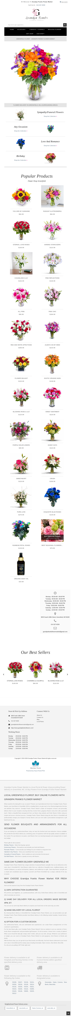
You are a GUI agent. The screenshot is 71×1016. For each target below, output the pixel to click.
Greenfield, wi (10, 1008)
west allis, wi (51, 1008)
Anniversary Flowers (10, 847)
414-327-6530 (40, 5)
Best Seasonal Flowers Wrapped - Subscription (52, 545)
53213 (14, 993)
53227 (20, 982)
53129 (26, 984)
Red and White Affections (21, 345)
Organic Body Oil (21, 579)
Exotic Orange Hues (52, 378)
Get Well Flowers (9, 856)
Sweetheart (21, 478)
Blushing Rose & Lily (21, 412)
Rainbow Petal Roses (21, 545)
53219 (20, 984)
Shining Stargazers (52, 245)
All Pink (21, 311)
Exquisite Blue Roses (52, 512)
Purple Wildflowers (21, 445)
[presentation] (3, 674)
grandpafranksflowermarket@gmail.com (22, 724)
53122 (26, 989)
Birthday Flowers (9, 845)
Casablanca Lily (21, 278)
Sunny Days (52, 445)
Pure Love (21, 512)
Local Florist (40, 721)
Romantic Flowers (9, 849)
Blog (38, 719)
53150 (20, 986)
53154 (26, 986)
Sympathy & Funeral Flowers (12, 854)
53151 (32, 982)
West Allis (52, 984)
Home (12, 29)
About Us (39, 715)
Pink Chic (52, 311)
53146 (20, 991)
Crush (52, 478)
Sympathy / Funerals (37, 29)
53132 (14, 986)
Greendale (48, 982)
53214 (32, 984)
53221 (32, 986)
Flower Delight (21, 378)
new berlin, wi (23, 1008)
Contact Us (40, 717)
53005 (26, 991)
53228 (14, 982)
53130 (26, 982)
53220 (14, 984)
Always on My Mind (52, 345)
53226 (20, 989)
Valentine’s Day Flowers (11, 852)
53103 (14, 991)
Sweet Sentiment (52, 412)
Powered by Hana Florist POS (35, 771)
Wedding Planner (54, 29)
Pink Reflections (52, 278)
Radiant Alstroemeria (52, 211)
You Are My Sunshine (21, 211)
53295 (32, 989)
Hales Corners (58, 982)
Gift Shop (29, 34)
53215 (14, 989)
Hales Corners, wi (37, 1008)
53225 (32, 991)
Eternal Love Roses (21, 245)
